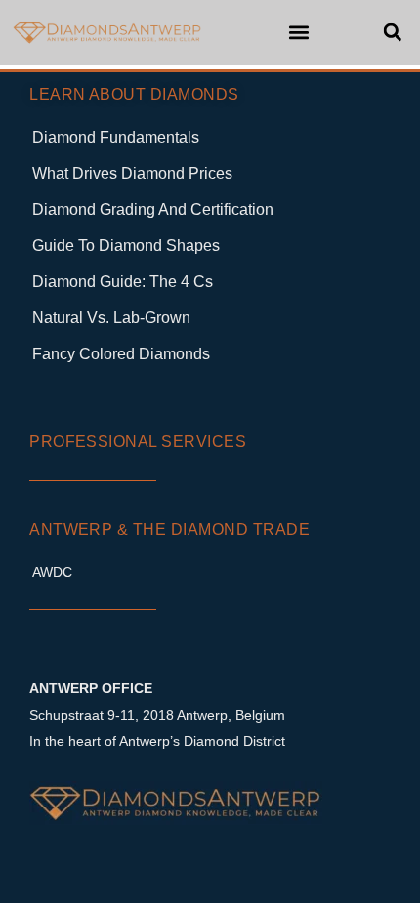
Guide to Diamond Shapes (126, 245)
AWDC (52, 572)
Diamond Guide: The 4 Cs (122, 281)
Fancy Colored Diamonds (121, 354)
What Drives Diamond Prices (132, 173)
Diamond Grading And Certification (152, 209)
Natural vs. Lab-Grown (111, 318)
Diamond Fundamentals (115, 137)
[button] (298, 33)
